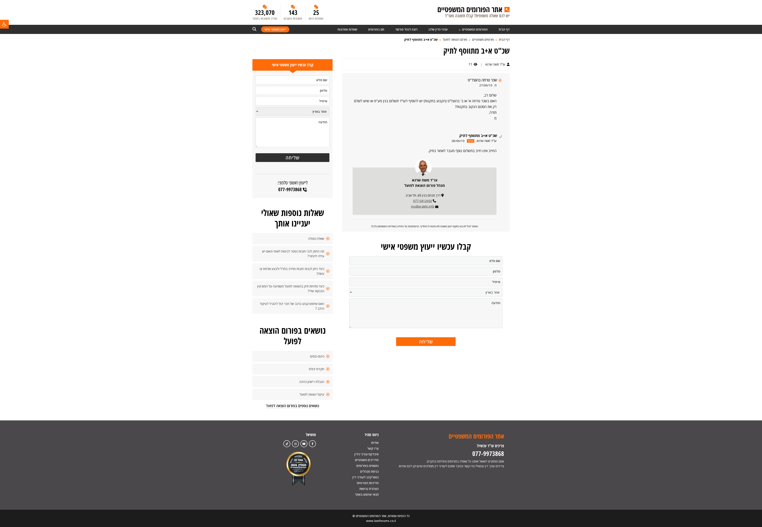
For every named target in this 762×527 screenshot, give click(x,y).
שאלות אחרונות (347, 29)
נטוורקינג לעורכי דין (365, 477)
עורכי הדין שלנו (438, 29)
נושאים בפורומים (367, 465)
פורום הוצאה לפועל (455, 39)
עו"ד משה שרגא (495, 64)
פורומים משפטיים (483, 39)
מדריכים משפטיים (367, 460)
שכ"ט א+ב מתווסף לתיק (421, 39)
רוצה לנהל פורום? (406, 29)
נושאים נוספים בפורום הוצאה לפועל (292, 405)
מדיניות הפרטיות (368, 483)
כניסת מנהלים (369, 471)
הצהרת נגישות (369, 489)
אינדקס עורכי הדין (366, 454)
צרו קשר (373, 448)
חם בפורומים (376, 29)
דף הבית (504, 29)
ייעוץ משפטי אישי (275, 29)
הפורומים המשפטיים (474, 29)
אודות (375, 442)
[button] (4, 24)
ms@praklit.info (422, 206)
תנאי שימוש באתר (367, 494)
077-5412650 (422, 201)
